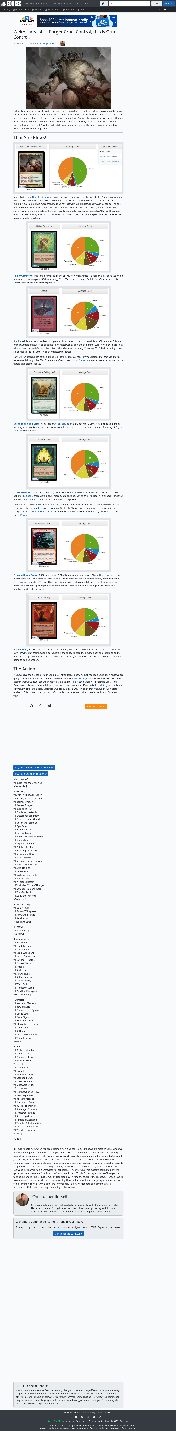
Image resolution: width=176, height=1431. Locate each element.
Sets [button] (79, 3)
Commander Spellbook (99, 1421)
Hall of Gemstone (22, 275)
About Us (68, 1412)
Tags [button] (87, 3)
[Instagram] (88, 1416)
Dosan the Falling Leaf (25, 423)
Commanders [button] (53, 3)
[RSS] (94, 1416)
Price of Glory (27, 515)
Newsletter (54, 9)
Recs (83, 9)
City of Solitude (61, 423)
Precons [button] (68, 3)
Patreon (70, 9)
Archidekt (70, 1421)
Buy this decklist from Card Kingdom (34, 767)
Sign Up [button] (169, 3)
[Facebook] (82, 1416)
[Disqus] (68, 1275)
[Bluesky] (76, 1416)
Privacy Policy (89, 1412)
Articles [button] (28, 3)
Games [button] (21, 9)
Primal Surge (80, 678)
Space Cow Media (56, 1421)
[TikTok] (99, 1416)
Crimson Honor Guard (42, 511)
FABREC (114, 1421)
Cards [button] (39, 3)
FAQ (8, 9)
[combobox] (129, 3)
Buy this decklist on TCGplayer (31, 773)
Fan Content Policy (100, 1425)
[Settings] (165, 10)
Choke (29, 495)
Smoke (17, 341)
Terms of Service (104, 1412)
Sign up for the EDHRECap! (68, 1233)
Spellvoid (124, 1421)
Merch (38, 9)
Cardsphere (81, 1421)
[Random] (153, 10)
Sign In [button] (156, 3)
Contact (77, 1412)
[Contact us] (159, 10)
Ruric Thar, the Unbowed (39, 197)
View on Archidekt (95, 706)
